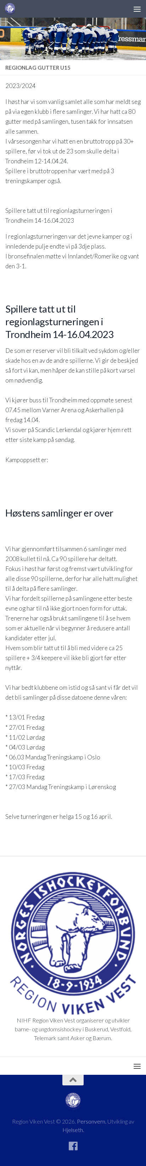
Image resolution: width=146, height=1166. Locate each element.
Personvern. (91, 1121)
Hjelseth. (73, 1129)
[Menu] (137, 9)
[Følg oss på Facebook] (73, 1146)
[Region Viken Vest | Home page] (12, 9)
